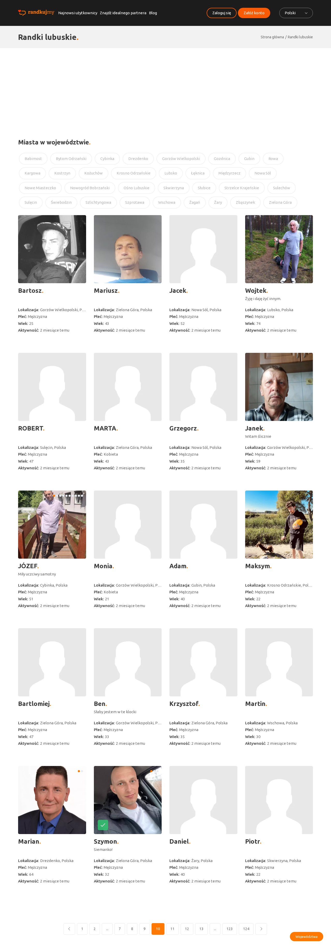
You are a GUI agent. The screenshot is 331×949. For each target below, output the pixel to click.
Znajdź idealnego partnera (123, 13)
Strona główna (272, 37)
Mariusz (106, 290)
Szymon (105, 841)
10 (158, 929)
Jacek (177, 290)
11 (172, 929)
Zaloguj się (221, 13)
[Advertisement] (165, 87)
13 (201, 929)
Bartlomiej (34, 703)
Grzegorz (183, 428)
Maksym (257, 566)
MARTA (105, 428)
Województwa (307, 936)
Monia (103, 566)
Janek (254, 428)
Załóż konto (254, 13)
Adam (177, 566)
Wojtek (255, 290)
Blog (153, 13)
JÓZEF (27, 566)
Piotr (252, 841)
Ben (100, 703)
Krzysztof (183, 703)
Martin (255, 703)
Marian (28, 841)
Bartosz (30, 290)
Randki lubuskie (300, 37)
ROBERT (30, 428)
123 (230, 929)
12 (187, 929)
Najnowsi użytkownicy (77, 13)
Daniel (179, 841)
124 (246, 929)
